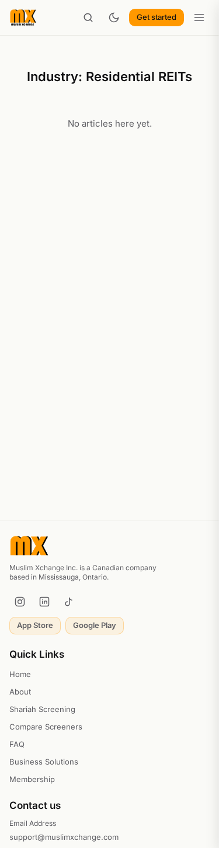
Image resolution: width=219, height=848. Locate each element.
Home (20, 674)
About (20, 691)
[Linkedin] (44, 601)
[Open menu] (199, 17)
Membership (32, 779)
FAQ (17, 744)
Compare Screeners (45, 726)
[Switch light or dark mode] (113, 17)
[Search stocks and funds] (88, 17)
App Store (35, 625)
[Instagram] (19, 601)
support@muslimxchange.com (64, 837)
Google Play (94, 625)
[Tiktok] (68, 601)
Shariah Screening (42, 709)
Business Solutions (43, 761)
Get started (156, 17)
